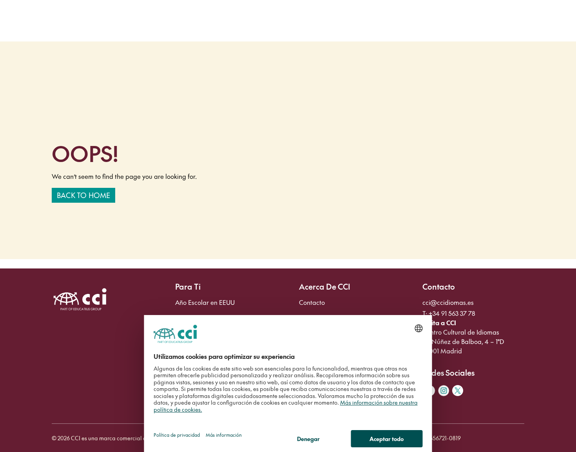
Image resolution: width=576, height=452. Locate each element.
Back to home (83, 195)
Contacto (312, 302)
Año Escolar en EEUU (205, 302)
